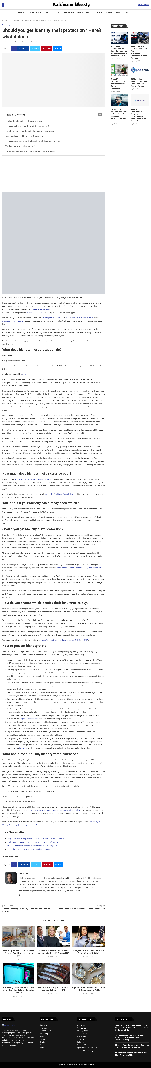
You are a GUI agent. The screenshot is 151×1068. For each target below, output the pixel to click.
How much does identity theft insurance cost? (28, 126)
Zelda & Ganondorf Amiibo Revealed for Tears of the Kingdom (32, 845)
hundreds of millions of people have (59, 494)
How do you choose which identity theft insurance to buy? (34, 141)
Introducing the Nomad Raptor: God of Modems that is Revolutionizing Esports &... (18, 990)
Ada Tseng (13, 825)
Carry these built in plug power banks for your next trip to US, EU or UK (36, 838)
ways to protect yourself (51, 317)
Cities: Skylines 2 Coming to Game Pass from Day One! (29, 849)
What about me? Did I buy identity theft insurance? (32, 151)
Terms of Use (82, 1039)
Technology (68, 13)
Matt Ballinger (94, 821)
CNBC (77, 640)
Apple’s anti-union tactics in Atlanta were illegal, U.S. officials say (33, 842)
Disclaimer (81, 1036)
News (118, 13)
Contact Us (81, 1028)
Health (99, 13)
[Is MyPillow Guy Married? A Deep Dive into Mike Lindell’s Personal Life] (53, 936)
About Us (81, 1025)
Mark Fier (14, 42)
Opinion (109, 13)
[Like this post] (14, 48)
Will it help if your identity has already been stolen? (31, 131)
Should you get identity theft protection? (26, 136)
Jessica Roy (22, 825)
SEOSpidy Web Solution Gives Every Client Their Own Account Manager (139, 82)
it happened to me (34, 312)
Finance (127, 13)
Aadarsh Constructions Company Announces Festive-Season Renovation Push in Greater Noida (139, 115)
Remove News (83, 1045)
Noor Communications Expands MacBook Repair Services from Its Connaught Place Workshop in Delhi (119, 51)
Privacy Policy (82, 1030)
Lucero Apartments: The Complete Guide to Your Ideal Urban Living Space (18, 953)
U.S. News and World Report (62, 640)
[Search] (147, 13)
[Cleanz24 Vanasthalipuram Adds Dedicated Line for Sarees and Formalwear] (120, 70)
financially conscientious (42, 309)
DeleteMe (23, 748)
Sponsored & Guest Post (87, 1047)
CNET (86, 640)
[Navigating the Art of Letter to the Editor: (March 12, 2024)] (88, 936)
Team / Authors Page (85, 1050)
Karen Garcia (36, 825)
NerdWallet (45, 640)
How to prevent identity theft (21, 146)
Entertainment (36, 13)
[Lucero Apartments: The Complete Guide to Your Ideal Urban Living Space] (18, 936)
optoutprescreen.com (30, 718)
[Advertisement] (53, 174)
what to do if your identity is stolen (79, 317)
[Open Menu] (3, 5)
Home (4, 20)
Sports (89, 13)
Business (21, 13)
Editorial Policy (83, 1042)
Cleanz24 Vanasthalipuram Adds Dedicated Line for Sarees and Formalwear (119, 83)
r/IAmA (25, 374)
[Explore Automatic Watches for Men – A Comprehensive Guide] (88, 973)
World (80, 13)
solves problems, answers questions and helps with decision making (53, 810)
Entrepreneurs (53, 13)
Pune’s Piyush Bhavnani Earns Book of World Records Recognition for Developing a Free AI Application (119, 115)
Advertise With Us (84, 1033)
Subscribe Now (143, 5)
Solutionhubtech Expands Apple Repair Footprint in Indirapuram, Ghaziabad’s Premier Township (139, 52)
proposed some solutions (12, 321)
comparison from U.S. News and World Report (33, 479)
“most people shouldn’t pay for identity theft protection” (79, 567)
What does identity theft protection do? (25, 121)
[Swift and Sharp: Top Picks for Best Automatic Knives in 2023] (53, 973)
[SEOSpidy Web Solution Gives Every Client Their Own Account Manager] (140, 70)
